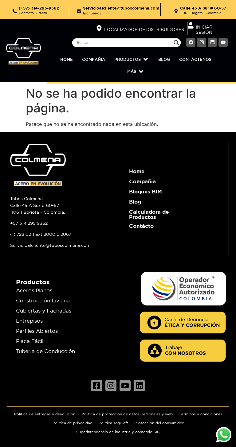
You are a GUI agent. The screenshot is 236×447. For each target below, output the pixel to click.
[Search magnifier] (176, 42)
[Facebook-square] (96, 385)
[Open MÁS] (141, 71)
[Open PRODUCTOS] (145, 59)
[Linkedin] (212, 42)
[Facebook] (190, 42)
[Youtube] (223, 42)
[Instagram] (201, 42)
